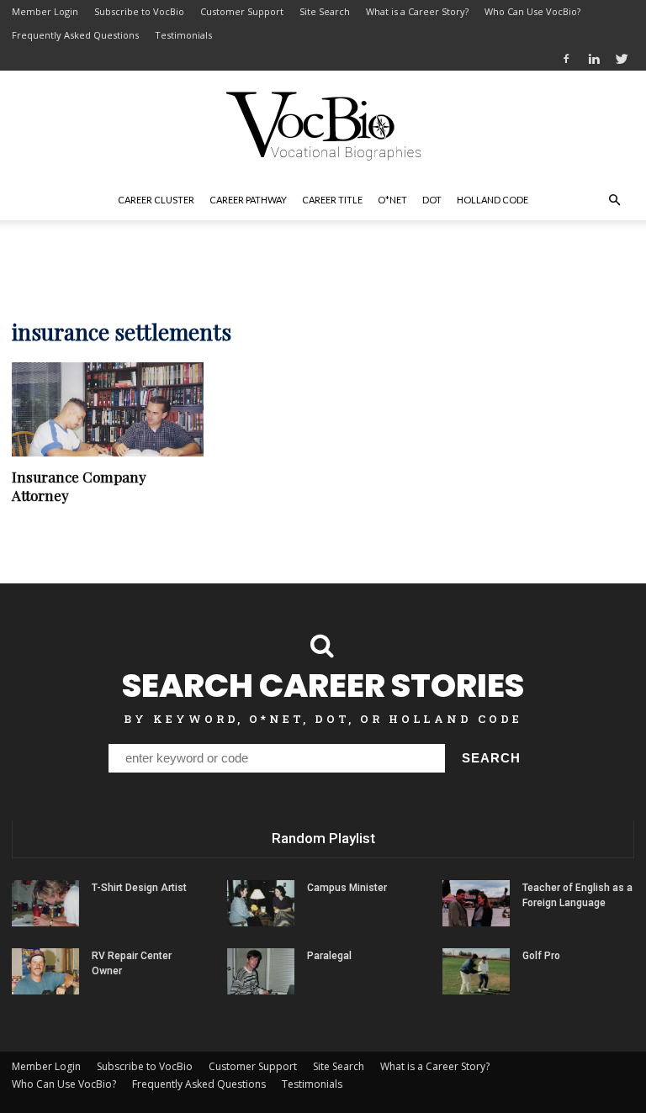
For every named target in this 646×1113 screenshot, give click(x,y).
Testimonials (183, 35)
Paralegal (329, 956)
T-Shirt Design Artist (139, 888)
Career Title (332, 199)
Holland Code (492, 199)
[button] (614, 200)
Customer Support (241, 11)
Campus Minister (347, 888)
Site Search (324, 11)
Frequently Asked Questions (75, 35)
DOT (432, 199)
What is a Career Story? (417, 11)
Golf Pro (541, 956)
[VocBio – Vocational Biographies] (323, 126)
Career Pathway (248, 199)
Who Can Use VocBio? (532, 11)
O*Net (392, 199)
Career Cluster (156, 199)
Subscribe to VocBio (139, 11)
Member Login (45, 11)
